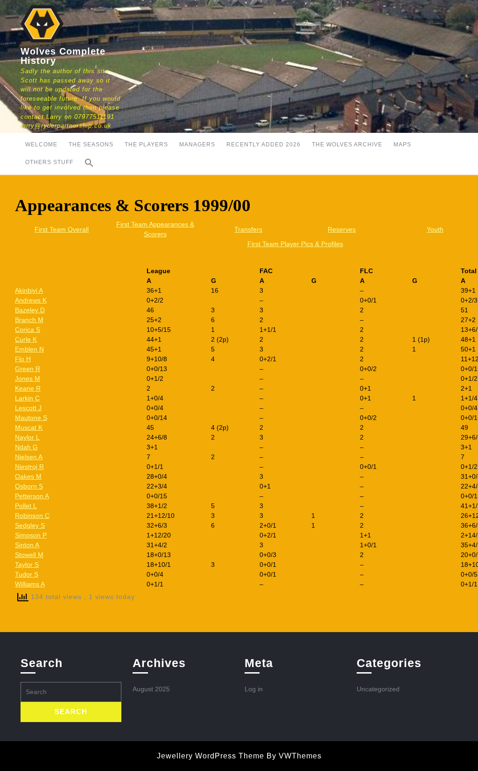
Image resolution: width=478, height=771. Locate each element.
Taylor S (27, 564)
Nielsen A (28, 457)
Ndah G (26, 447)
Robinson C (32, 515)
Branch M (29, 320)
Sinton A (27, 545)
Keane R (28, 388)
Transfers (248, 229)
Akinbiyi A (29, 290)
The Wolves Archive (347, 144)
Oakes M (28, 476)
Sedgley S (30, 525)
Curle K (26, 339)
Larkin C (27, 398)
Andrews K (31, 300)
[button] (89, 162)
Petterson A (32, 496)
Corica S (27, 329)
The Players (146, 144)
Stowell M (29, 554)
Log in (254, 689)
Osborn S (29, 486)
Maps (402, 144)
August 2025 (151, 689)
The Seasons (91, 144)
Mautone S (31, 417)
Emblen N (29, 349)
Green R (27, 368)
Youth (435, 229)
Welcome (41, 144)
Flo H (23, 359)
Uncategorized (378, 689)
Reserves (342, 229)
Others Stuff (49, 162)
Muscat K (28, 427)
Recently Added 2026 (263, 144)
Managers (197, 144)
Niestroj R (29, 466)
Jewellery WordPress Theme (210, 756)
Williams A (30, 584)
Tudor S (26, 574)
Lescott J (28, 408)
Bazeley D (30, 310)
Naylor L (27, 437)
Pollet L (26, 505)
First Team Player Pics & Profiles (295, 244)
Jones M (27, 378)
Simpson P (31, 535)
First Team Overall (62, 229)
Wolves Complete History (63, 56)
